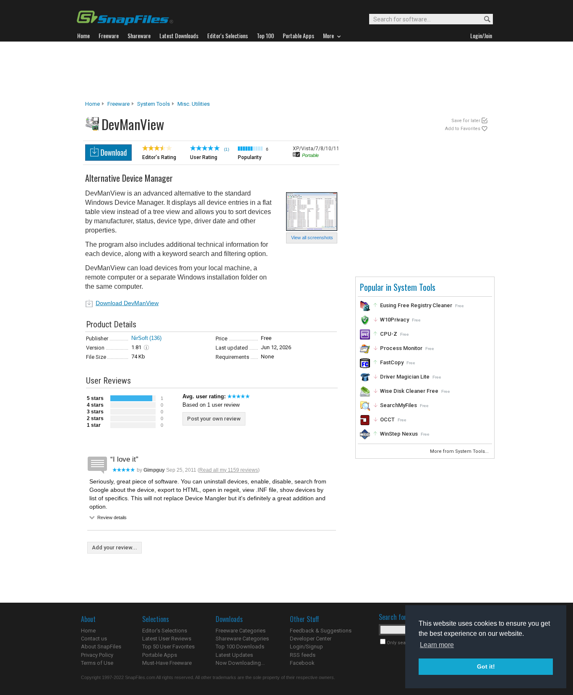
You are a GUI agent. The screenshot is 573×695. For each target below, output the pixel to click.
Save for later (465, 120)
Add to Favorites (462, 128)
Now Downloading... (240, 663)
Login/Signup (306, 646)
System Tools (153, 104)
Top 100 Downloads (240, 646)
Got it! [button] (486, 666)
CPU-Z (388, 334)
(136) (155, 338)
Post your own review (214, 418)
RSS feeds (302, 655)
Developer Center (310, 638)
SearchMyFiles (398, 405)
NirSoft (139, 338)
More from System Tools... (460, 451)
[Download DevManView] (108, 158)
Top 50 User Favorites (168, 646)
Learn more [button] (437, 644)
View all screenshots (312, 237)
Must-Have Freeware (167, 663)
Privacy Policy (97, 655)
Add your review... (114, 547)
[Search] (483, 19)
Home (92, 104)
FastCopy (392, 362)
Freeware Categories (241, 630)
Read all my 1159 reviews (228, 470)
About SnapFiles (101, 646)
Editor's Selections (164, 630)
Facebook (302, 663)
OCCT (387, 419)
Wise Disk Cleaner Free (409, 391)
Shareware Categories (242, 638)
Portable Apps (159, 655)
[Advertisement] (286, 71)
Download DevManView (127, 303)
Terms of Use (97, 663)
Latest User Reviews (166, 638)
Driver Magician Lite (405, 377)
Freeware (118, 104)
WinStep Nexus (399, 434)
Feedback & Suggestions (321, 630)
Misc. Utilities (193, 104)
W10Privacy (394, 319)
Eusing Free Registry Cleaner (416, 305)
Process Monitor (401, 348)
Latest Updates (234, 655)
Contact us (94, 638)
